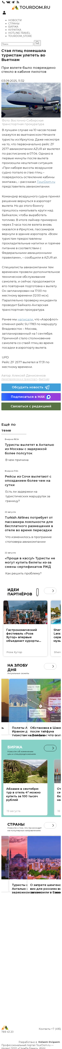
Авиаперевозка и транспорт (19, 379)
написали (25, 319)
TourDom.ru (46, 181)
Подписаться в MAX (28, 397)
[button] (47, 590)
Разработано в (39, 1042)
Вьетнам (44, 379)
